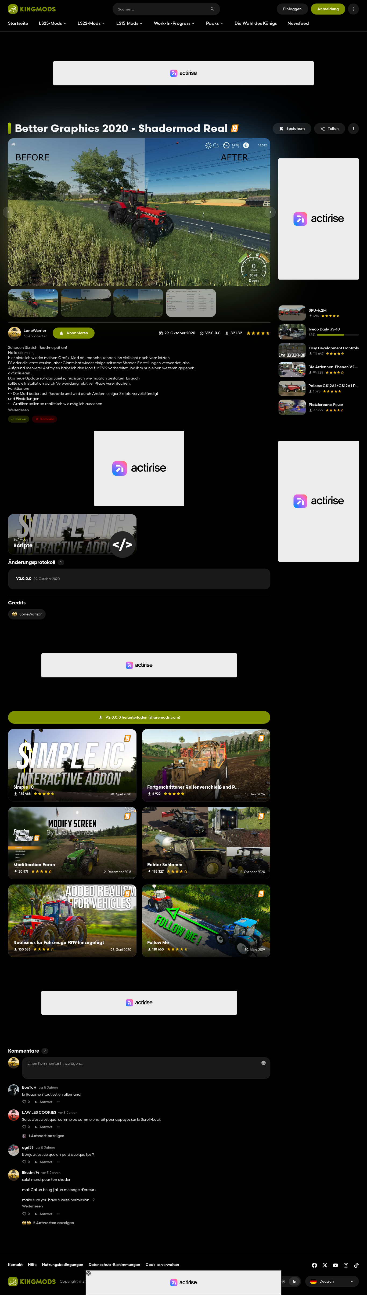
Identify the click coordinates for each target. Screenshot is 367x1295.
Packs (212, 23)
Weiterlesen (18, 410)
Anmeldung (328, 8)
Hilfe (32, 1264)
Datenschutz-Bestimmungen (114, 1264)
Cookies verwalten (162, 1264)
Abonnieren (77, 332)
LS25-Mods (50, 23)
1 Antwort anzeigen (46, 1136)
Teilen (333, 128)
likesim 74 (30, 1172)
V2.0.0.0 (38, 579)
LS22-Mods (89, 23)
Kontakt (15, 1264)
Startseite (18, 23)
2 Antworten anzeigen (53, 1223)
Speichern (295, 128)
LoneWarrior (35, 330)
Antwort (45, 1102)
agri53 (28, 1147)
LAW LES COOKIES (39, 1112)
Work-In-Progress (172, 23)
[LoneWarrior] (14, 333)
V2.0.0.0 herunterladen (143, 717)
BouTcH (29, 1087)
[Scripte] (122, 544)
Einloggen (292, 8)
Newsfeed (298, 23)
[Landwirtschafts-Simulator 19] (234, 128)
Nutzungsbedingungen (62, 1264)
